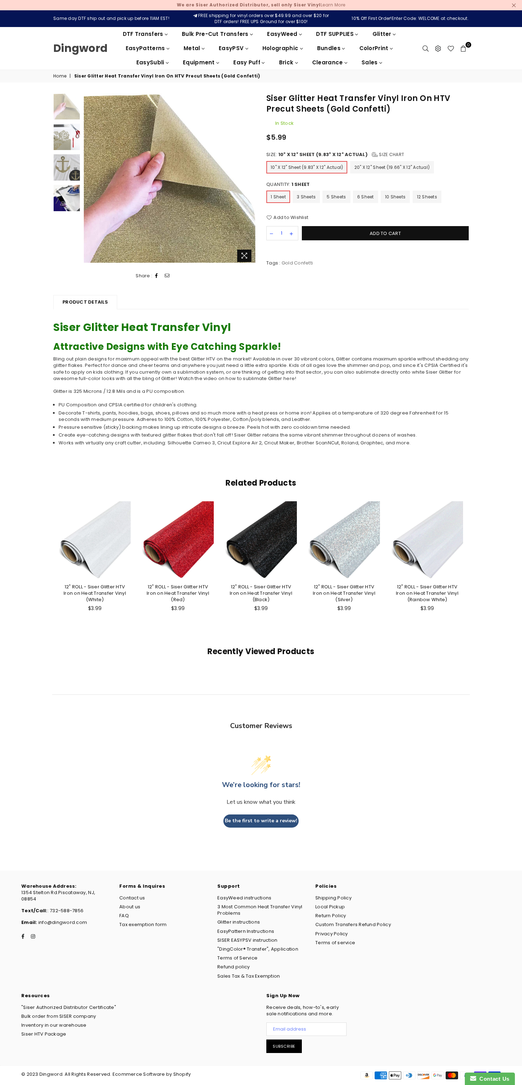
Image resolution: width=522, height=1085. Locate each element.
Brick (287, 62)
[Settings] (438, 48)
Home (59, 76)
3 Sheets (306, 197)
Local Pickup (330, 906)
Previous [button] (90, 179)
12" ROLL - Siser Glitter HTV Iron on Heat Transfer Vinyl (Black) (261, 593)
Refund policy (233, 966)
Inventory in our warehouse (54, 1025)
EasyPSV (232, 48)
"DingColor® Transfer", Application (257, 949)
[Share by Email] (167, 275)
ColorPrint (374, 48)
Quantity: (288, 184)
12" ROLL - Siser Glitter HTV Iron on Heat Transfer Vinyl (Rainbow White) (427, 593)
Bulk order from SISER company (58, 1016)
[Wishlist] (450, 48)
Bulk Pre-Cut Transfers (216, 34)
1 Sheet (278, 197)
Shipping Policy (333, 897)
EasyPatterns (146, 48)
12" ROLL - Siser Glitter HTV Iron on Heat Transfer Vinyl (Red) (178, 593)
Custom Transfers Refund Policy (353, 924)
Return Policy (330, 915)
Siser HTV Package (43, 1034)
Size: (335, 154)
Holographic (281, 48)
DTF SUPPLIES (335, 34)
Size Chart (391, 154)
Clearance (328, 62)
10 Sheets (395, 197)
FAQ (124, 915)
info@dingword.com (62, 922)
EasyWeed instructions (244, 897)
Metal (193, 48)
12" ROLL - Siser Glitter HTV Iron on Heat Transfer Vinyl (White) (95, 593)
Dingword (80, 48)
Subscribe (284, 1046)
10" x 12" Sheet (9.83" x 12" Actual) (307, 167)
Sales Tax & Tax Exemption (248, 976)
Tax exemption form (143, 924)
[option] (170, 178)
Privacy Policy (331, 933)
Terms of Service (237, 958)
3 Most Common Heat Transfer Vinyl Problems (260, 909)
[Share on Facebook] (156, 275)
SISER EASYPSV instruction (247, 940)
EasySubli (151, 62)
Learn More (261, 5)
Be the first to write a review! (261, 820)
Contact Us (493, 1079)
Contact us (132, 897)
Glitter (383, 34)
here (289, 378)
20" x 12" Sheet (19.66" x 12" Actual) (392, 167)
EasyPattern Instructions (245, 931)
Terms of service (335, 942)
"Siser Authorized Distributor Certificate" (68, 1007)
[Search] (425, 48)
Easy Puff (247, 62)
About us (129, 906)
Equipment (199, 62)
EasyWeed (283, 34)
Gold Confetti (297, 263)
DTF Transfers (144, 34)
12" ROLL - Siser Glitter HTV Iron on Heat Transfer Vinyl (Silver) (344, 593)
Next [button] (249, 179)
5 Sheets (336, 197)
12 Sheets (427, 197)
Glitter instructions (238, 922)
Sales (370, 62)
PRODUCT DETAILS (85, 302)
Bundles (329, 48)
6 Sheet (365, 197)
